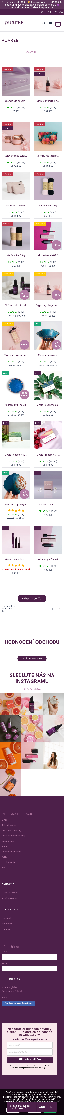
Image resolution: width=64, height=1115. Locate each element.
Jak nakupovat (9, 825)
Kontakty (6, 846)
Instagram (7, 923)
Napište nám (8, 841)
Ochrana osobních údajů (14, 835)
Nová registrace (11, 987)
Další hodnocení (32, 658)
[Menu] (50, 23)
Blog (4, 867)
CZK (42, 12)
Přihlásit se (13, 978)
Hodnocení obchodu (12, 851)
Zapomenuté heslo (12, 991)
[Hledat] (43, 23)
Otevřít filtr (32, 51)
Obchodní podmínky (11, 830)
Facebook (6, 918)
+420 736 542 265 (10, 892)
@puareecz (32, 688)
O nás (5, 820)
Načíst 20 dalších (32, 598)
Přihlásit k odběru (29, 1059)
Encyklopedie (8, 862)
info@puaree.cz (9, 898)
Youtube (6, 929)
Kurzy (4, 857)
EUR (50, 12)
